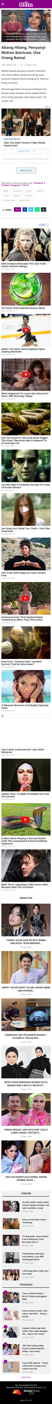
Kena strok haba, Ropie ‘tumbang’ (34, 1221)
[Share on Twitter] (30, 209)
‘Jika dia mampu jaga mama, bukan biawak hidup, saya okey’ (33, 1348)
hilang (29, 191)
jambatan (40, 191)
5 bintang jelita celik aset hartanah (35, 1272)
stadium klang (9, 200)
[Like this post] (18, 209)
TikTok (25, 185)
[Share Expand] (43, 209)
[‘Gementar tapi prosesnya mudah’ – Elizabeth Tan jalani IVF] (26, 1014)
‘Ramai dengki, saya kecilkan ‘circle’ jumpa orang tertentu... (26, 1131)
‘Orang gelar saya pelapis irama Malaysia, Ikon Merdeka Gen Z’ (35, 1239)
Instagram (15, 185)
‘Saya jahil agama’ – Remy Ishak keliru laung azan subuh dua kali (35, 1365)
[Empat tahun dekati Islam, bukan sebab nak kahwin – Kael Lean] (26, 967)
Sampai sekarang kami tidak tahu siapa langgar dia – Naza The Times (35, 1331)
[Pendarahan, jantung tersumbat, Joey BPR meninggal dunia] (11, 1257)
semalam (28, 195)
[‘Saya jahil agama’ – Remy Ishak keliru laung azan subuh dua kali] (11, 1366)
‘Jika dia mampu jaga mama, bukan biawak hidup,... (26, 1178)
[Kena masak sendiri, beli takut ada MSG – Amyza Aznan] (11, 1314)
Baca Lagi (26, 170)
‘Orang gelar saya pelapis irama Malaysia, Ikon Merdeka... (26, 942)
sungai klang (25, 200)
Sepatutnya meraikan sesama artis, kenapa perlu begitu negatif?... (26, 1084)
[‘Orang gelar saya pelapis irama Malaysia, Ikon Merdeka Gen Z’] (26, 920)
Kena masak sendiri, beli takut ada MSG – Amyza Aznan (34, 1313)
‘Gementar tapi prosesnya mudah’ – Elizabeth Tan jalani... (26, 1036)
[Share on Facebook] (25, 209)
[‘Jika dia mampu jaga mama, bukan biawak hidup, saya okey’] (26, 1156)
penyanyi (17, 195)
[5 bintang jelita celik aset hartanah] (11, 1274)
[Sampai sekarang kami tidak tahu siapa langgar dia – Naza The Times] (11, 1332)
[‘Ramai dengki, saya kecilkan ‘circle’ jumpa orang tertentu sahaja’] (26, 1109)
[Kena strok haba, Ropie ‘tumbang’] (11, 1223)
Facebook (38, 183)
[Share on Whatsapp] (37, 209)
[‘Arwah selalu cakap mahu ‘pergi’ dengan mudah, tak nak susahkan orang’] (11, 1206)
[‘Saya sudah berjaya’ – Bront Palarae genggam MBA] (11, 1297)
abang (5, 191)
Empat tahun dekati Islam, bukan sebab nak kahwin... (26, 989)
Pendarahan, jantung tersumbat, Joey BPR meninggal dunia (33, 1256)
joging (6, 195)
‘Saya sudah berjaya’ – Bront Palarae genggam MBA (34, 1296)
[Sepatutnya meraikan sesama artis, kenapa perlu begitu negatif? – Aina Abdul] (26, 1062)
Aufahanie (17, 191)
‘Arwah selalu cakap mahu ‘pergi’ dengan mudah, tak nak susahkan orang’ (35, 1205)
